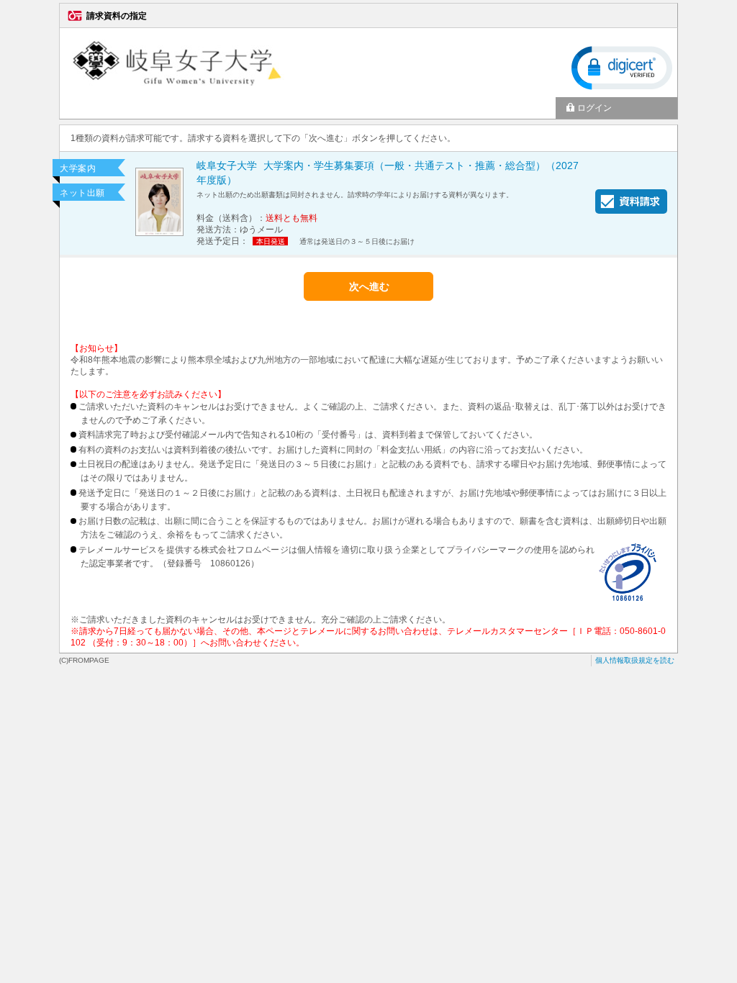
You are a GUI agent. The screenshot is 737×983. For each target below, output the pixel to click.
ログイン (594, 108)
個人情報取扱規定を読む (634, 660)
